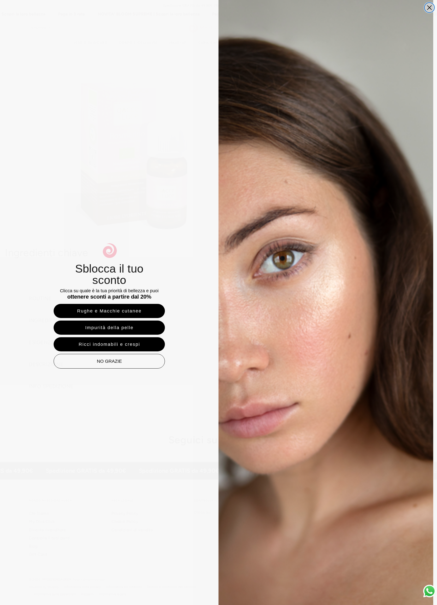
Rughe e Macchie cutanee (109, 310)
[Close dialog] (429, 8)
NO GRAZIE (109, 361)
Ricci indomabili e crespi (109, 344)
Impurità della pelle (109, 327)
